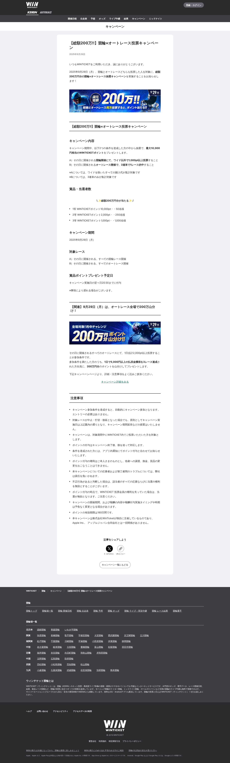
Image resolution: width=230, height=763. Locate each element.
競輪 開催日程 (65, 610)
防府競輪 (69, 658)
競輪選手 (177, 610)
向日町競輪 (70, 652)
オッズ (102, 18)
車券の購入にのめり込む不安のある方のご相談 (104, 750)
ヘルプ (29, 711)
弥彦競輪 (41, 635)
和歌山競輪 (86, 652)
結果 (126, 18)
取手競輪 (69, 635)
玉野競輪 (41, 658)
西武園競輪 (113, 635)
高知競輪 (71, 664)
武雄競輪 (71, 670)
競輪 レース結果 (160, 610)
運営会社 (92, 741)
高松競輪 (41, 664)
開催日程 (72, 18)
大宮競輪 (98, 635)
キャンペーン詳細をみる (115, 381)
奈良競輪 (55, 652)
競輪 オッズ (113, 610)
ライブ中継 (114, 18)
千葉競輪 (55, 641)
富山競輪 (98, 647)
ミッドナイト (155, 18)
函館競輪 (41, 629)
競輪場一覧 (47, 610)
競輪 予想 (98, 610)
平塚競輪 (82, 641)
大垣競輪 (71, 647)
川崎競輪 (69, 641)
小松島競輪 (56, 664)
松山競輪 (85, 664)
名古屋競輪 (42, 647)
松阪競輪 (112, 647)
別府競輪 (101, 670)
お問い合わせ (42, 711)
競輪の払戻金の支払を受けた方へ (143, 750)
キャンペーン (138, 18)
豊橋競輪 (85, 647)
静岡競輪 (126, 641)
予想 (93, 18)
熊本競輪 (114, 670)
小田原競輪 (97, 641)
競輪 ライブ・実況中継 (135, 610)
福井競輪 (41, 652)
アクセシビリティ (60, 711)
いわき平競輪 (71, 629)
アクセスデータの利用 (82, 711)
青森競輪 (55, 629)
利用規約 (102, 741)
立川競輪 (144, 635)
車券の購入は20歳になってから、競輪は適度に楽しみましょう (52, 750)
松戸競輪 (41, 641)
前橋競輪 (55, 635)
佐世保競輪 (86, 670)
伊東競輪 (112, 641)
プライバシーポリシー (132, 741)
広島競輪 (55, 658)
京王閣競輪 (129, 635)
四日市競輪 (127, 647)
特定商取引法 (114, 741)
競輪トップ (31, 610)
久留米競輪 (56, 670)
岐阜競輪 (57, 647)
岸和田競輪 (102, 652)
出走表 (83, 18)
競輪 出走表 (82, 610)
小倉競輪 (41, 670)
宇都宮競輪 (83, 635)
